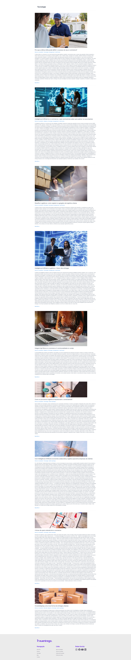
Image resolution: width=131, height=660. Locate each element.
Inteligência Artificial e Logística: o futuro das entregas (52, 268)
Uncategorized (51, 52)
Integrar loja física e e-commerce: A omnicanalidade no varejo (54, 348)
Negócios (46, 121)
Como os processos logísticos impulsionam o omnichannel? (53, 399)
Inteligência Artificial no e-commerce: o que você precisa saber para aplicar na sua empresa (64, 119)
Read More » (37, 82)
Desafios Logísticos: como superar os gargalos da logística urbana (56, 203)
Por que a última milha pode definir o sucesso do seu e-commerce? (56, 50)
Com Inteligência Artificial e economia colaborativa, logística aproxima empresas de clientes (64, 459)
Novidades (46, 205)
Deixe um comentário (39, 52)
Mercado (45, 608)
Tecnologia (46, 52)
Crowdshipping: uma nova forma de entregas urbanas (52, 606)
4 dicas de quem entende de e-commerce (48, 530)
